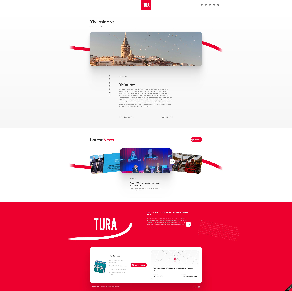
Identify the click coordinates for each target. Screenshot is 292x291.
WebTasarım (195, 286)
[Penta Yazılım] (199, 287)
